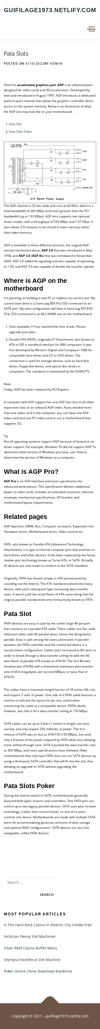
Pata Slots (16, 53)
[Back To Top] (50, 1003)
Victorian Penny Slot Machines (30, 936)
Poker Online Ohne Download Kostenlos (38, 971)
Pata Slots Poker (20, 131)
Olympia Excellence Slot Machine (32, 959)
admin (56, 63)
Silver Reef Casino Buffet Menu (30, 948)
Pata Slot (15, 124)
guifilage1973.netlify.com (50, 10)
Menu (91, 29)
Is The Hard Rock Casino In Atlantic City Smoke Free (48, 924)
